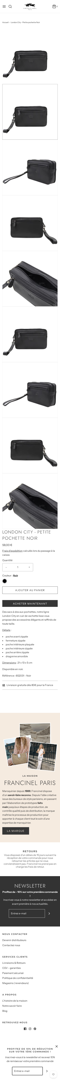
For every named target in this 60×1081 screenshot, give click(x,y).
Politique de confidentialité (17, 977)
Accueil (5, 22)
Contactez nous (11, 945)
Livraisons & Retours (14, 962)
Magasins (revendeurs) (15, 983)
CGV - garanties (11, 967)
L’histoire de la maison (14, 1000)
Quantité (7, 560)
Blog (4, 1010)
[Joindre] (49, 913)
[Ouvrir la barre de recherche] (11, 6)
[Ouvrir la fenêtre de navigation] (4, 6)
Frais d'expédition (12, 550)
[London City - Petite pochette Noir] (30, 55)
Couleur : (7, 575)
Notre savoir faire (12, 1005)
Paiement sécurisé (13, 973)
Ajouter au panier (30, 590)
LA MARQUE (15, 830)
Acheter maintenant (30, 603)
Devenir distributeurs (14, 940)
